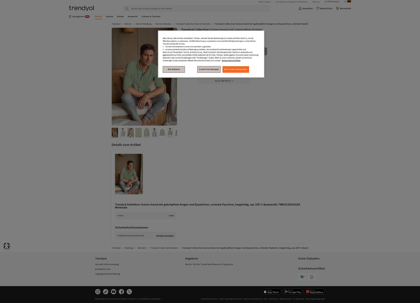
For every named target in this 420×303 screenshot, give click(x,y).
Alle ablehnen (174, 69)
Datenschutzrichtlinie (231, 60)
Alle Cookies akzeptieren (235, 69)
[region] (211, 54)
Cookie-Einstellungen (209, 69)
